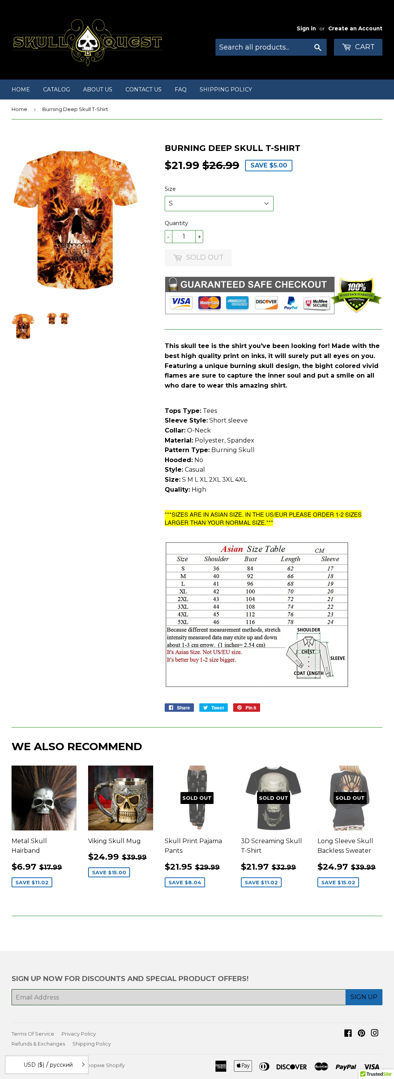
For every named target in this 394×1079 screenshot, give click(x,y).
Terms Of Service (33, 1034)
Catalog (56, 89)
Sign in (306, 28)
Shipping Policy (226, 89)
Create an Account (355, 28)
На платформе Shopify (95, 1065)
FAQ (181, 89)
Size (170, 189)
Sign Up (364, 997)
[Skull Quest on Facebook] (348, 1034)
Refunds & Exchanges (38, 1044)
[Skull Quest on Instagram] (375, 1034)
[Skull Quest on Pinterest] (361, 1034)
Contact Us (143, 89)
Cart (364, 47)
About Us (97, 89)
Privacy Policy (79, 1034)
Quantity (176, 223)
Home (21, 89)
